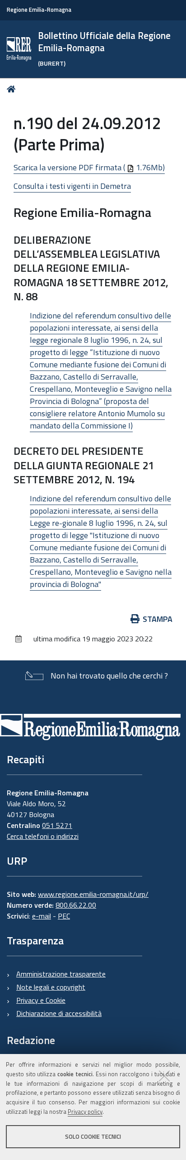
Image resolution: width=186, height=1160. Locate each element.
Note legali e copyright (50, 987)
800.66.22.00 (76, 905)
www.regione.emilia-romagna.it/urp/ (93, 894)
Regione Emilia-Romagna (39, 9)
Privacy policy (85, 1111)
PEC (64, 915)
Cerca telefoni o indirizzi (43, 836)
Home (13, 89)
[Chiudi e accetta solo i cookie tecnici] (164, 1076)
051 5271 (57, 825)
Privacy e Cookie (40, 1000)
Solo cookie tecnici (93, 1136)
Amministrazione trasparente (61, 973)
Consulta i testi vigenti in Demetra (72, 186)
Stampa (157, 619)
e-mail (41, 915)
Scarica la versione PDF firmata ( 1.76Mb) (89, 167)
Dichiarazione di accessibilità (59, 1013)
